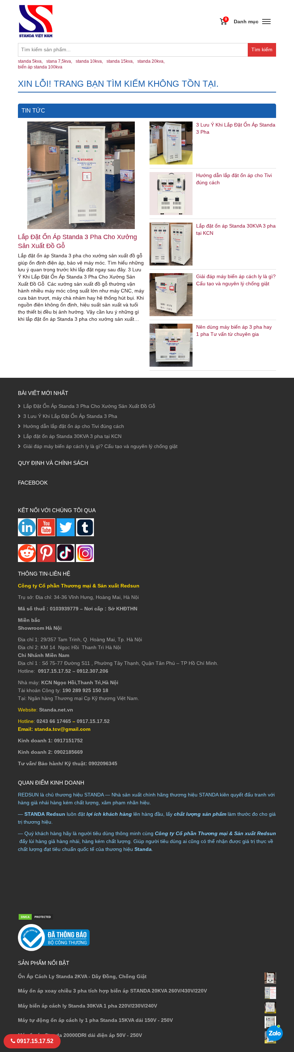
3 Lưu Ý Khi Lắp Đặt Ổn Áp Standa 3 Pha (70, 416)
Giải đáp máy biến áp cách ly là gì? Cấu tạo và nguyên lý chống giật (100, 446)
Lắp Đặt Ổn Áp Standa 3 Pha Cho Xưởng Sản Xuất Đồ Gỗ (77, 241)
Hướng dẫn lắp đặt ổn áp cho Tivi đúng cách (73, 426)
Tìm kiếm (263, 52)
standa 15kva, (120, 61)
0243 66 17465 (54, 721)
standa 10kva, (89, 61)
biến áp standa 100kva (40, 67)
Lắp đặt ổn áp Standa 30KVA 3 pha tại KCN (72, 436)
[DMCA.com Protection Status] (36, 916)
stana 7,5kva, (59, 61)
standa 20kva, (151, 61)
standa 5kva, (30, 61)
